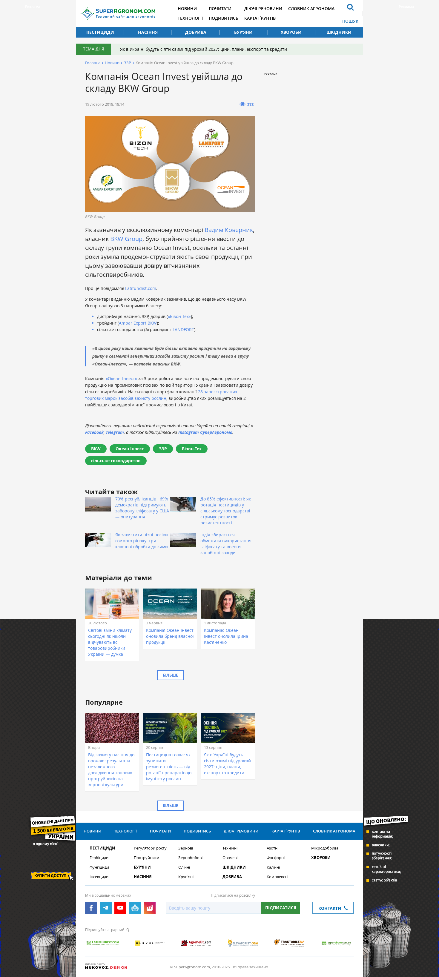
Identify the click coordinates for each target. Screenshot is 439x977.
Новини (187, 8)
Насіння (148, 32)
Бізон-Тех (192, 448)
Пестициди (100, 32)
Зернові (185, 848)
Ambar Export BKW (138, 323)
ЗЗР (127, 62)
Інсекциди (99, 876)
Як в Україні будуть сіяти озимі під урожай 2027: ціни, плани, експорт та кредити (203, 49)
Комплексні (277, 876)
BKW (96, 448)
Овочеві (229, 857)
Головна (92, 62)
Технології (190, 18)
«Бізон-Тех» (179, 316)
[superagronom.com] (118, 13)
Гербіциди (99, 857)
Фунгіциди (99, 867)
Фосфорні (276, 857)
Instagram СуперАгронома (205, 432)
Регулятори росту (150, 848)
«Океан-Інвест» (121, 378)
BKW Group (126, 239)
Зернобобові (190, 857)
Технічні (229, 848)
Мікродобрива (324, 848)
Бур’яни (243, 32)
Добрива (195, 32)
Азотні (272, 848)
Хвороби (291, 32)
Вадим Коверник (229, 230)
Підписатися (280, 907)
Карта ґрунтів (260, 18)
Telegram (115, 432)
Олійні (184, 867)
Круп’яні (186, 876)
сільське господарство (116, 460)
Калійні (273, 867)
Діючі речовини (263, 8)
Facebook (94, 432)
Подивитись (223, 18)
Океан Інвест (130, 448)
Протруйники (146, 857)
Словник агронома (311, 8)
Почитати (220, 8)
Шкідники (338, 32)
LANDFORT (183, 329)
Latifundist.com (140, 288)
